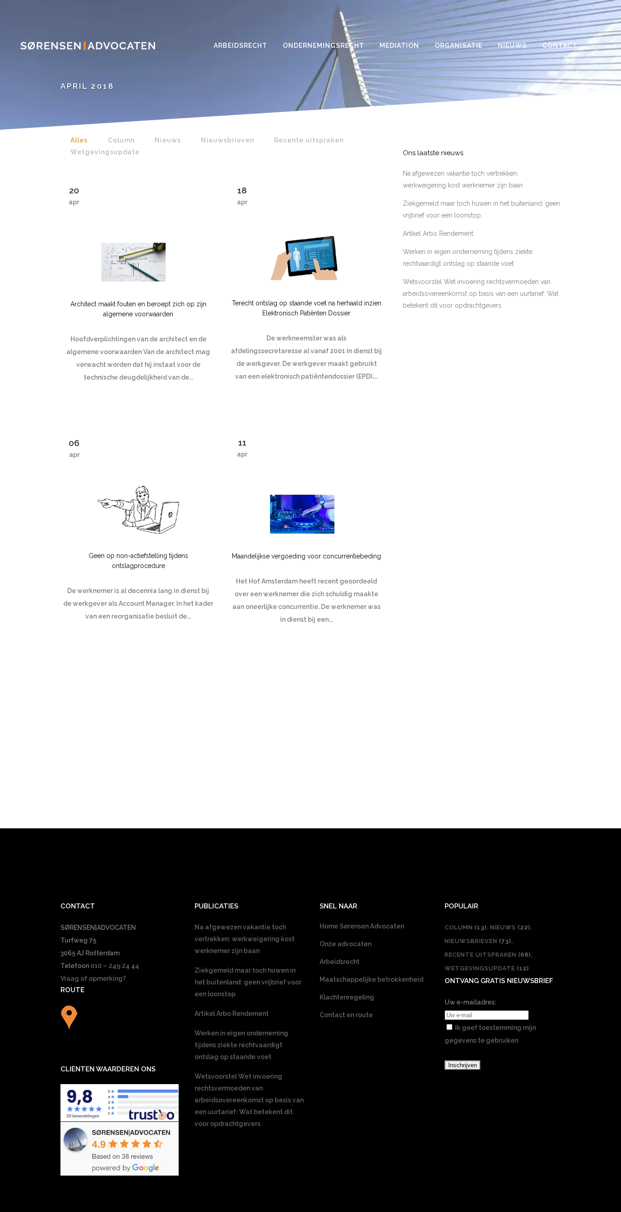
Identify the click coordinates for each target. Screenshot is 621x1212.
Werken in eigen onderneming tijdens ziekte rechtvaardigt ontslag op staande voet (241, 1044)
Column (466, 927)
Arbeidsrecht (340, 961)
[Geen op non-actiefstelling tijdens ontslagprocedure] (138, 483)
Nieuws (510, 927)
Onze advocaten (345, 944)
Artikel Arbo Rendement (438, 233)
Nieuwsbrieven (478, 941)
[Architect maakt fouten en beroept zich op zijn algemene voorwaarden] (138, 231)
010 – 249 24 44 (114, 965)
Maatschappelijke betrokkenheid (371, 979)
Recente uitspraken (488, 954)
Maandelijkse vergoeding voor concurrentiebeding (306, 556)
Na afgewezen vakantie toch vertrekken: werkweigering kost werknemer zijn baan (245, 938)
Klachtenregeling (347, 997)
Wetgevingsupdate (487, 968)
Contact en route (346, 1015)
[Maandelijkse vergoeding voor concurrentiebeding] (306, 483)
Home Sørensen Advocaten (362, 926)
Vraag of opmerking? (93, 978)
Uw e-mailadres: (470, 1002)
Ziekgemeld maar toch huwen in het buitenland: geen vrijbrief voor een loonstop (248, 982)
